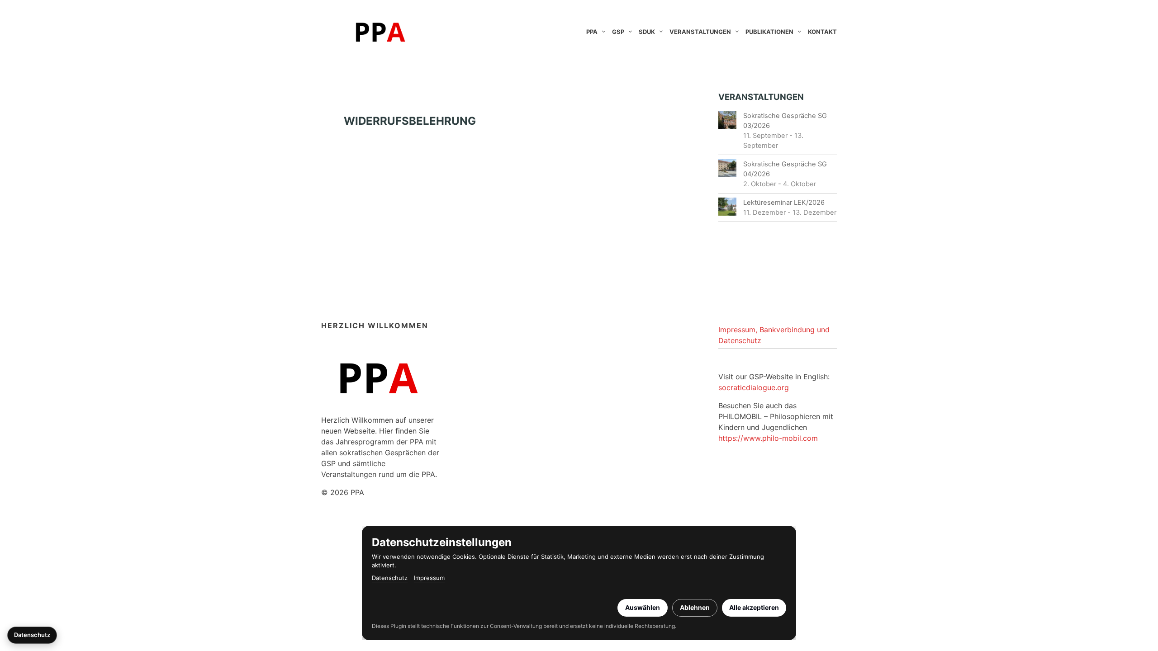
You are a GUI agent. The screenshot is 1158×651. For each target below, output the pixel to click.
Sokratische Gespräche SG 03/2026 (785, 121)
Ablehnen (695, 607)
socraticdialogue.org (753, 387)
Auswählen (642, 607)
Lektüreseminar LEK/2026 (784, 202)
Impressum (429, 577)
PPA (592, 31)
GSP (618, 31)
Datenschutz (390, 577)
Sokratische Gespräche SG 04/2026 (785, 169)
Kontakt (822, 31)
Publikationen (769, 31)
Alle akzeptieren (754, 607)
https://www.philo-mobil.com (768, 438)
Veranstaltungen (700, 31)
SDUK (647, 31)
